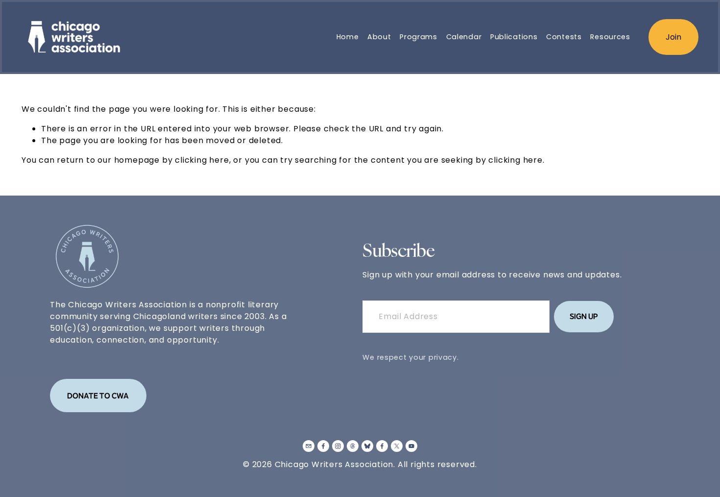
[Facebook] (323, 446)
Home (347, 37)
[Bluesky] (367, 446)
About (379, 37)
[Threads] (353, 446)
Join (673, 37)
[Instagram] (338, 446)
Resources (610, 37)
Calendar (464, 37)
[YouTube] (411, 446)
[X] (397, 446)
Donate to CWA (98, 395)
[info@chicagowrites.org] (308, 446)
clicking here (202, 160)
